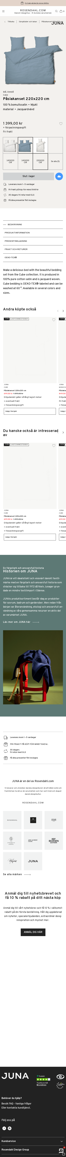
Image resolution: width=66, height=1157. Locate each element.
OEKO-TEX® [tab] (11, 257)
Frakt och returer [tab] (16, 249)
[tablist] (33, 241)
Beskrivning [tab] (15, 224)
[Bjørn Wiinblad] (12, 861)
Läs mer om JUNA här (16, 622)
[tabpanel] (33, 281)
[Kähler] (33, 820)
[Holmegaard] (54, 820)
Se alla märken (12, 874)
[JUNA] (33, 861)
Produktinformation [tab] (17, 233)
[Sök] (56, 11)
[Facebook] (4, 1128)
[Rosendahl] (12, 820)
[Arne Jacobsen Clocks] (33, 841)
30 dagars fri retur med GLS (37, 3)
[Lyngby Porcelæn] (12, 841)
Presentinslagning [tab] (16, 241)
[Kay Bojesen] (54, 841)
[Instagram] (9, 1128)
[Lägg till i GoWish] (59, 176)
